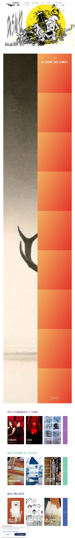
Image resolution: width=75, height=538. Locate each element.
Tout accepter (20, 534)
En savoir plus (54, 398)
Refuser (8, 534)
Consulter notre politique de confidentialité (10, 531)
